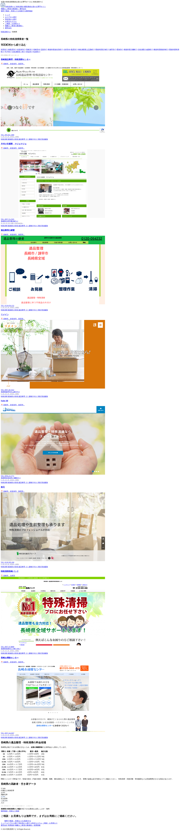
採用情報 (37, 825)
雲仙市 (29, 52)
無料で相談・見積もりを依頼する (17, 821)
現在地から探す (11, 19)
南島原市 (12, 49)
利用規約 (11, 825)
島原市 (74, 49)
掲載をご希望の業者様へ (10, 9)
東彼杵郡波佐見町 (55, 49)
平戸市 (8, 52)
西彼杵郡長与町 (102, 49)
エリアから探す (11, 17)
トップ (7, 15)
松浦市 (36, 52)
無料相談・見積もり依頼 (10, 811)
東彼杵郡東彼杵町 (161, 49)
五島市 (44, 49)
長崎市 (36, 49)
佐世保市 (21, 49)
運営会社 (23, 9)
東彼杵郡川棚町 (131, 49)
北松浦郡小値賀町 (145, 49)
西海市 (120, 49)
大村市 (67, 49)
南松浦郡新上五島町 (86, 49)
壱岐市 (29, 49)
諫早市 (112, 49)
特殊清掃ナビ (6, 32)
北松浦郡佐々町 (19, 52)
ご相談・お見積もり (12, 23)
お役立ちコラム (11, 21)
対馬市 (4, 49)
